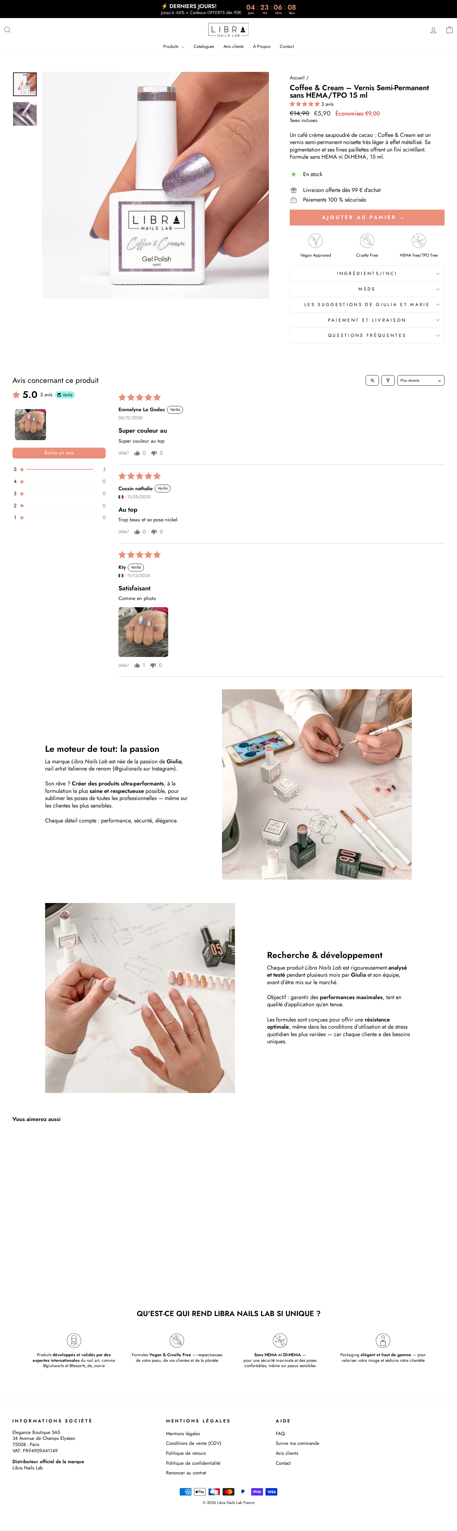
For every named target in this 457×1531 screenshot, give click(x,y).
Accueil (297, 77)
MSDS (367, 289)
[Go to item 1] (30, 424)
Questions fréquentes (367, 335)
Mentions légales (183, 1433)
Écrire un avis (59, 452)
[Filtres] (388, 380)
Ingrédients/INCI (367, 273)
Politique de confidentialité (193, 1463)
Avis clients (234, 46)
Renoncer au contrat (186, 1472)
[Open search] (372, 380)
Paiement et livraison (367, 320)
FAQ (280, 1433)
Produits (171, 46)
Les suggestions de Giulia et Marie (367, 304)
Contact (287, 46)
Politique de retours (186, 1453)
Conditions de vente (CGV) (193, 1443)
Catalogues (204, 46)
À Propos (261, 46)
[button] (305, 104)
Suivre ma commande (297, 1443)
